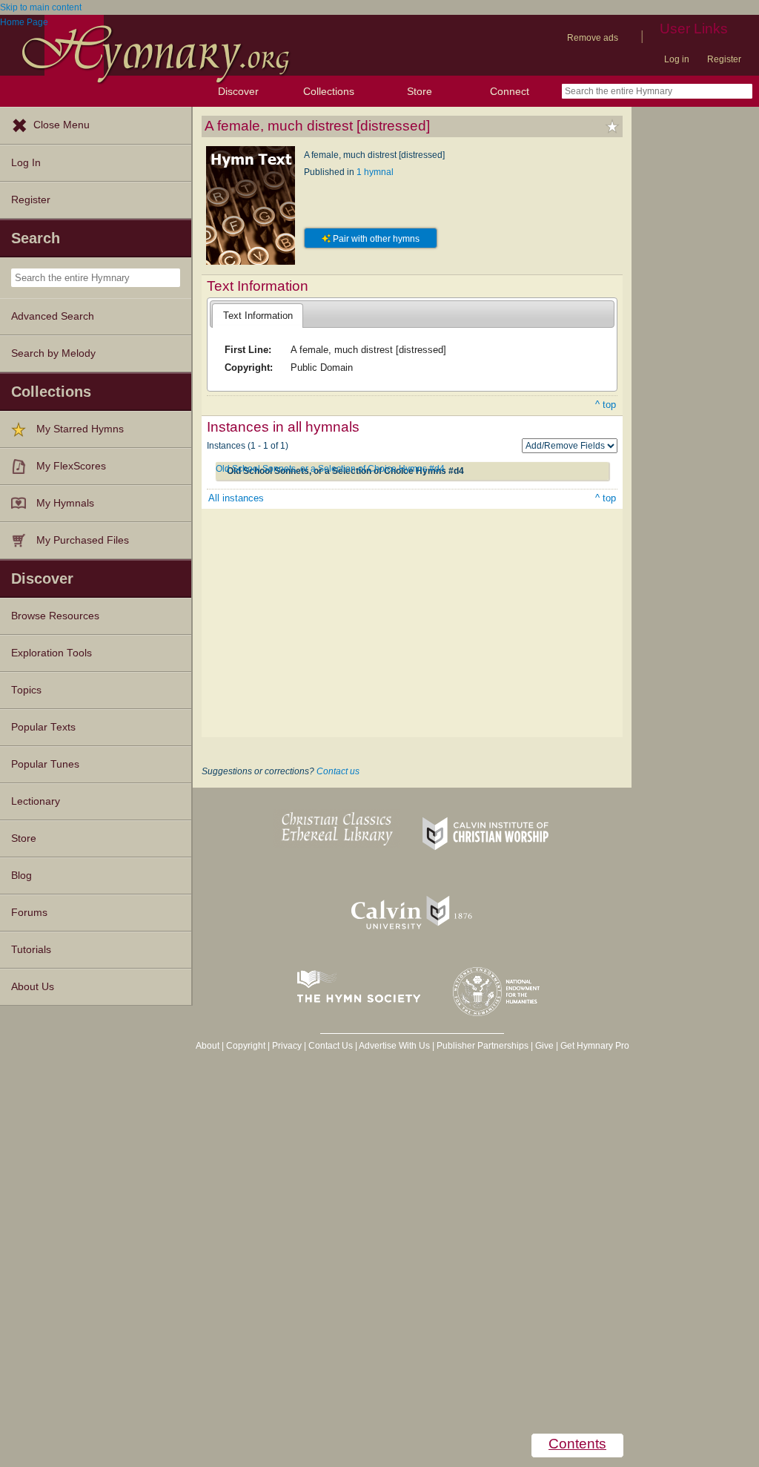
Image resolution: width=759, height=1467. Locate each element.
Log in (676, 59)
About (207, 1046)
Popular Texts (43, 727)
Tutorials (31, 949)
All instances (236, 498)
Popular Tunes (45, 764)
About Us (32, 986)
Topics (26, 690)
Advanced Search (52, 316)
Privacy (287, 1046)
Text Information (258, 315)
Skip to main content (41, 7)
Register (724, 59)
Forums (29, 912)
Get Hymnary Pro (594, 1046)
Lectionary (35, 801)
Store (419, 91)
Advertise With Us (394, 1046)
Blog (21, 875)
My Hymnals (65, 503)
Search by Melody (53, 353)
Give (544, 1046)
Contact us (337, 771)
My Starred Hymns (80, 429)
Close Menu (61, 125)
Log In (26, 162)
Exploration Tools (51, 653)
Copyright (245, 1046)
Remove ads (592, 38)
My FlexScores (71, 466)
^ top (605, 404)
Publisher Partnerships (482, 1046)
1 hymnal (375, 172)
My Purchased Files (82, 540)
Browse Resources (55, 616)
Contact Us (330, 1046)
